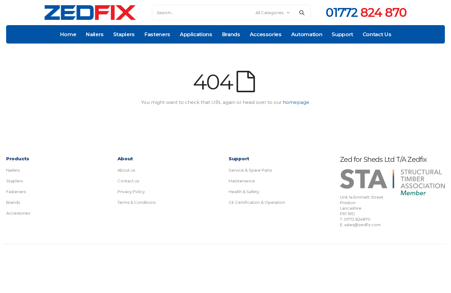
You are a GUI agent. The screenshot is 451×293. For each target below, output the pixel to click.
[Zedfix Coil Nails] (90, 12)
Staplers (14, 180)
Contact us (128, 180)
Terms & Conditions (137, 202)
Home (68, 34)
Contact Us (377, 34)
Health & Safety (244, 191)
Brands (13, 202)
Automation (306, 34)
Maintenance (242, 180)
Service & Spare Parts (250, 170)
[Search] (302, 12)
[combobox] (231, 12)
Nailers (13, 170)
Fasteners (16, 191)
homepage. (296, 102)
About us (126, 170)
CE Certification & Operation (257, 202)
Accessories (18, 213)
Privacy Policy (131, 191)
